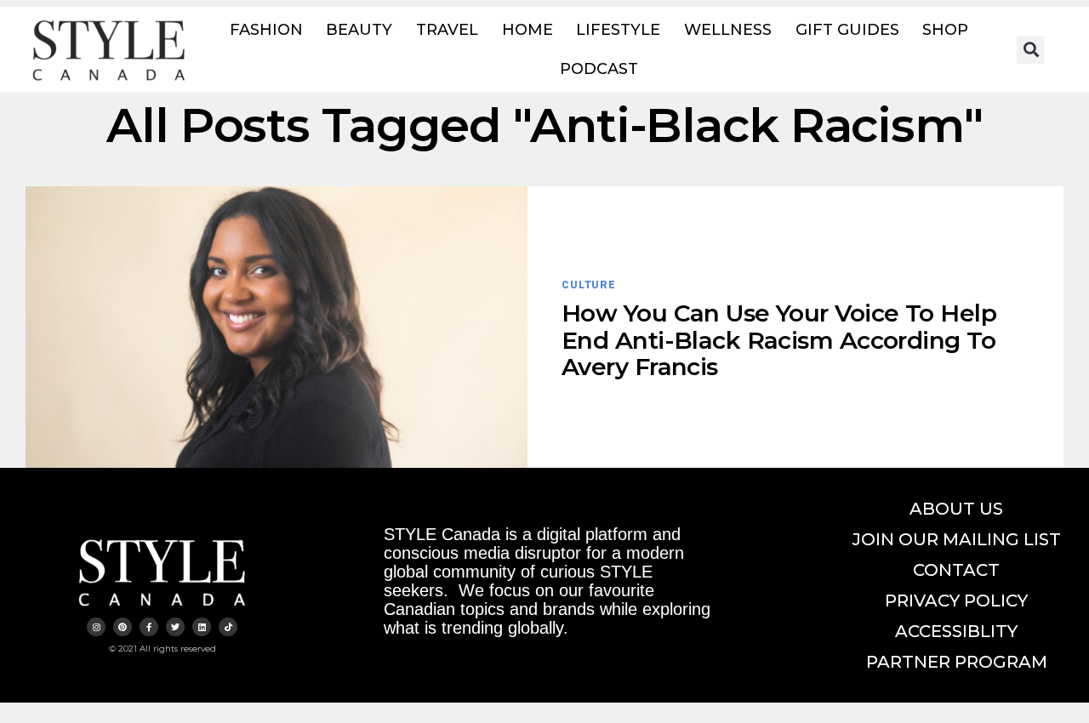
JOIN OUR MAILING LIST (956, 539)
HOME (527, 29)
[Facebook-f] (149, 627)
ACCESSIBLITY (956, 631)
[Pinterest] (122, 627)
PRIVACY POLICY (956, 600)
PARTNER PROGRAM (956, 662)
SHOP (945, 29)
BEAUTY (359, 29)
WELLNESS (728, 29)
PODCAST (599, 69)
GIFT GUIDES (847, 29)
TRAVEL (447, 29)
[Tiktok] (228, 627)
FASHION (266, 29)
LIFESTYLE (618, 29)
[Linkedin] (201, 627)
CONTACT (956, 570)
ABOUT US (956, 508)
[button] (1031, 50)
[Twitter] (175, 627)
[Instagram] (96, 627)
